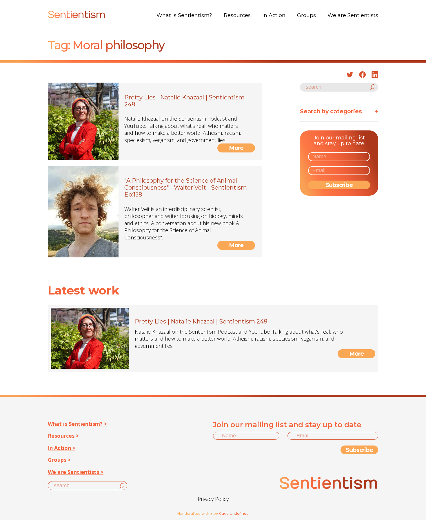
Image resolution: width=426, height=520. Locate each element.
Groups (306, 15)
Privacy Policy (213, 498)
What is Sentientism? (184, 15)
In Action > (61, 447)
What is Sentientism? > (77, 423)
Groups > (59, 459)
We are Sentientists (352, 15)
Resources (237, 15)
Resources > (63, 435)
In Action (273, 15)
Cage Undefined (234, 514)
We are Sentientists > (75, 471)
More (236, 147)
